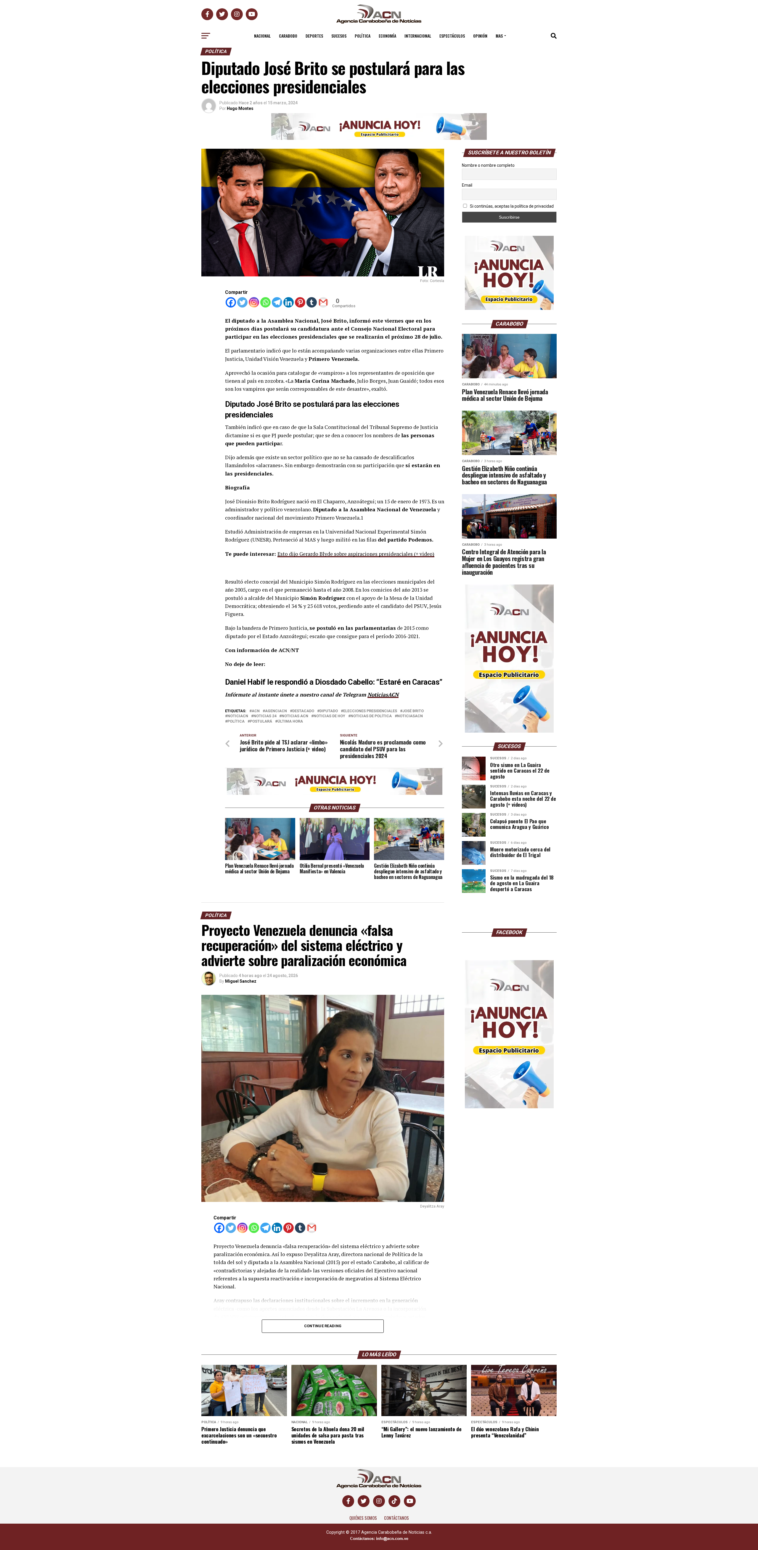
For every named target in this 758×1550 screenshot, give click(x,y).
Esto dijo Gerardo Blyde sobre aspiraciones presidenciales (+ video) (355, 553)
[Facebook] (231, 302)
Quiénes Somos (363, 1518)
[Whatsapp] (265, 302)
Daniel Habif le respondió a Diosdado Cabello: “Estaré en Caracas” (333, 682)
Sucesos (338, 36)
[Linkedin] (288, 302)
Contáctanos (396, 1518)
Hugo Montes (240, 108)
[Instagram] (254, 302)
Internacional (417, 36)
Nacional (262, 36)
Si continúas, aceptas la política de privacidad (511, 206)
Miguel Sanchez (240, 981)
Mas (499, 36)
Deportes (314, 36)
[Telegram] (277, 302)
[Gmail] (323, 302)
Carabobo (288, 36)
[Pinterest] (300, 302)
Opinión (480, 36)
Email (467, 185)
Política (362, 36)
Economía (387, 36)
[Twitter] (242, 302)
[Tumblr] (311, 302)
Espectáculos (452, 36)
